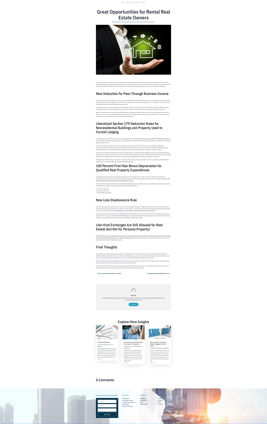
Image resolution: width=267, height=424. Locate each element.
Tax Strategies (127, 348)
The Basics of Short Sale (103, 342)
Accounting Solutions (127, 400)
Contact (143, 2)
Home (123, 2)
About (132, 2)
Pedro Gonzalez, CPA (118, 22)
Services (128, 2)
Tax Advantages (138, 22)
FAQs (141, 402)
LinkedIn (160, 398)
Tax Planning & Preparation (149, 22)
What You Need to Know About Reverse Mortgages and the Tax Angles (158, 344)
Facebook (160, 400)
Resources (138, 2)
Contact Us (160, 404)
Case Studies (143, 400)
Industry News (143, 404)
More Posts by (133, 304)
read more (99, 358)
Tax (110, 344)
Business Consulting (127, 406)
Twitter (159, 402)
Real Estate (132, 22)
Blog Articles (143, 398)
